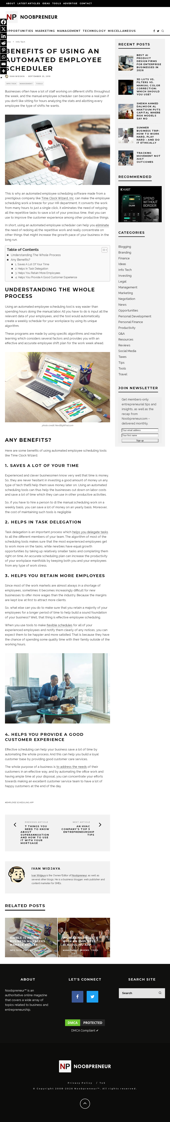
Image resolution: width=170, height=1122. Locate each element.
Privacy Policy (80, 1083)
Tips (121, 362)
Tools (56, 3)
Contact (86, 3)
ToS (102, 1083)
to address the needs (71, 766)
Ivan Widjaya (17, 76)
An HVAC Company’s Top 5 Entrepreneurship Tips (77, 830)
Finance (124, 258)
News (122, 304)
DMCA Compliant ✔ (85, 1030)
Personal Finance (130, 322)
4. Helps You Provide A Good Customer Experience (46, 277)
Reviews (124, 345)
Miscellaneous (122, 30)
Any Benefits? (20, 259)
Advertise (70, 3)
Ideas (46, 3)
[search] (160, 993)
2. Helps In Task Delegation (31, 268)
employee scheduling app (20, 802)
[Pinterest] (3, 49)
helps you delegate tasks (90, 532)
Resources (125, 339)
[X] (3, 28)
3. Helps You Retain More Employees (37, 273)
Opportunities (19, 30)
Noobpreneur (79, 875)
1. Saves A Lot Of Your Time (32, 264)
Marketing (45, 30)
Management (69, 30)
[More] (3, 70)
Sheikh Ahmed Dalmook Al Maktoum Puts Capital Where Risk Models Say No (149, 111)
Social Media (127, 351)
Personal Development (134, 316)
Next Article (81, 822)
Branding (124, 252)
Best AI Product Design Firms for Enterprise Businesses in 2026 (149, 63)
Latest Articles (28, 3)
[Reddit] (3, 42)
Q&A (121, 333)
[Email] (3, 63)
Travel (122, 374)
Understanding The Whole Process (36, 255)
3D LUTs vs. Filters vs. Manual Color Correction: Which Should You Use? (148, 87)
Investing (124, 275)
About (10, 3)
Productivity (126, 328)
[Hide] (1, 77)
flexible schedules (59, 625)
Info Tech (11, 83)
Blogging (124, 246)
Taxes (122, 357)
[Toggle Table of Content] (103, 250)
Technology (94, 30)
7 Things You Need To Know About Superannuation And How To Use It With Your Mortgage (35, 835)
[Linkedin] (3, 35)
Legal (122, 281)
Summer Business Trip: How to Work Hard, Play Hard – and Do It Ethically (148, 135)
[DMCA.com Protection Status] (85, 1026)
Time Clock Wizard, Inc (57, 198)
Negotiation (126, 299)
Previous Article (36, 822)
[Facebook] (3, 21)
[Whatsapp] (3, 56)
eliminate (102, 225)
